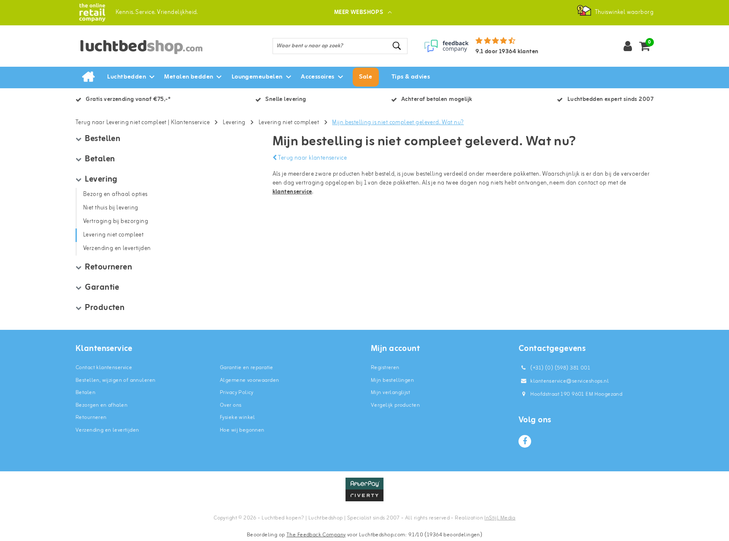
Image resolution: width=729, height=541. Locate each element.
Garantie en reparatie (246, 367)
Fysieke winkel (237, 417)
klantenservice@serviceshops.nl (569, 381)
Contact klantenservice (104, 367)
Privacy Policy (237, 392)
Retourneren (91, 417)
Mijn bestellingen (392, 380)
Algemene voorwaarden (249, 380)
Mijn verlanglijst (390, 392)
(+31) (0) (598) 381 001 (559, 368)
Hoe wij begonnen (242, 430)
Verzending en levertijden (107, 430)
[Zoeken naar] (397, 46)
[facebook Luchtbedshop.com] (524, 441)
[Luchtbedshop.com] (92, 12)
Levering (234, 123)
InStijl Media (499, 518)
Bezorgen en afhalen (101, 405)
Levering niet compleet (289, 123)
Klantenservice (190, 123)
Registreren (385, 367)
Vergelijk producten (395, 405)
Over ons (230, 405)
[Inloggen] (628, 46)
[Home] (88, 77)
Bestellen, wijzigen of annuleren (115, 380)
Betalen (85, 392)
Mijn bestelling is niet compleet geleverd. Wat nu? (398, 123)
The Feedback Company (316, 534)
